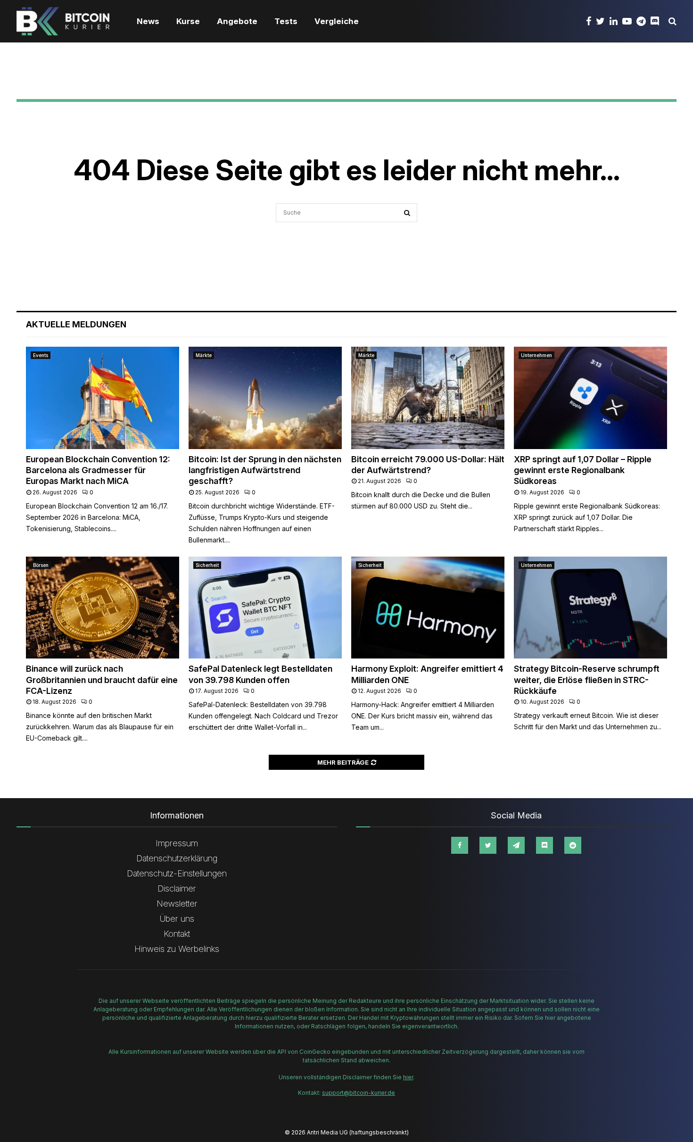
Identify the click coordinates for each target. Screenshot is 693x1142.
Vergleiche (336, 21)
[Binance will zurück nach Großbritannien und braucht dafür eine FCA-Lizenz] (102, 608)
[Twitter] (603, 21)
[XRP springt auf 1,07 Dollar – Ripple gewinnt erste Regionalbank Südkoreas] (590, 398)
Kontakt (177, 934)
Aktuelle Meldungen (76, 324)
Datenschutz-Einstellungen (177, 873)
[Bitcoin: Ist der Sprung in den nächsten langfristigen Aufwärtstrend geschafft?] (265, 398)
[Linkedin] (616, 21)
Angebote (237, 21)
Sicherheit (207, 565)
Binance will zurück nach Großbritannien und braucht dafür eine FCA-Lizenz (102, 680)
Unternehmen (536, 355)
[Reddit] (572, 845)
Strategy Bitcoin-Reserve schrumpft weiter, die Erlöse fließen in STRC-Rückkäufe (587, 680)
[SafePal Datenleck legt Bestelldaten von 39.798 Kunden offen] (265, 608)
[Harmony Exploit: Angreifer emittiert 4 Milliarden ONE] (427, 608)
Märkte (204, 355)
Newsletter (177, 904)
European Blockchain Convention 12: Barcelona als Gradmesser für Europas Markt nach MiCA (98, 470)
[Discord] (657, 21)
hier (408, 1077)
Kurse (188, 21)
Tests (285, 21)
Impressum (177, 843)
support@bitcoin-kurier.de (358, 1092)
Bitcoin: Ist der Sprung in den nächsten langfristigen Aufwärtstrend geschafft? (265, 470)
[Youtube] (629, 21)
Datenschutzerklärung (176, 858)
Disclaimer (176, 888)
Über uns (177, 919)
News (148, 21)
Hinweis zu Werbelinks (176, 949)
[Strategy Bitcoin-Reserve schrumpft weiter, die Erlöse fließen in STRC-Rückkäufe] (590, 608)
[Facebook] (591, 21)
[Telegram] (643, 21)
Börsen (41, 565)
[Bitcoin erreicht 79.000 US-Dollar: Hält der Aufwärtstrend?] (427, 398)
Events (40, 355)
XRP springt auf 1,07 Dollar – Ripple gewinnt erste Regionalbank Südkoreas (583, 470)
